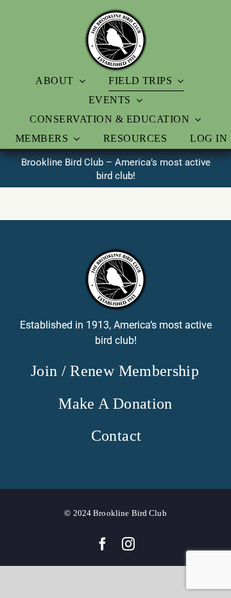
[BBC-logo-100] (115, 12)
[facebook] (102, 544)
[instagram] (128, 544)
